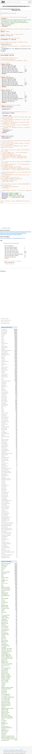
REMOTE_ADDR (9, 606)
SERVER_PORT (9, 580)
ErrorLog (9, 540)
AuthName (9, 385)
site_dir (9, 719)
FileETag (9, 358)
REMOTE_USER (9, 623)
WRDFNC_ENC (9, 670)
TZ (9, 613)
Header (9, 339)
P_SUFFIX (9, 683)
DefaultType (9, 467)
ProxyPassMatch (9, 502)
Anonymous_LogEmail (9, 535)
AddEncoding (9, 364)
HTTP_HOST (3, 238)
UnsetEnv (9, 476)
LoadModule (9, 451)
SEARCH (9, 636)
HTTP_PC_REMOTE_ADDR (9, 658)
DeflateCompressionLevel (9, 453)
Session (9, 388)
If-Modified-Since (9, 634)
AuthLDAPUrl (9, 489)
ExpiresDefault (28, 231)
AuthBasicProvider (9, 433)
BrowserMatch (9, 375)
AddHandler (9, 383)
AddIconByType (9, 458)
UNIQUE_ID (9, 729)
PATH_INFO (9, 637)
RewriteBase (17, 233)
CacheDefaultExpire (9, 547)
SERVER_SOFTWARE (9, 702)
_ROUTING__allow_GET (9, 650)
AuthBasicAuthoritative (9, 479)
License (9, 228)
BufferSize (9, 549)
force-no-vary (9, 583)
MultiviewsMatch (9, 507)
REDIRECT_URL (9, 662)
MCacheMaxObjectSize (9, 528)
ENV (9, 570)
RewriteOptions (9, 393)
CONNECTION (9, 644)
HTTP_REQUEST (9, 669)
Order (5, 233)
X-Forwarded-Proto (9, 615)
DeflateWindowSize (9, 557)
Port (9, 378)
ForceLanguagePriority (9, 472)
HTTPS (9, 569)
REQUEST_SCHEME (9, 677)
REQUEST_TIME (9, 711)
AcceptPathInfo (9, 424)
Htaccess (12, 750)
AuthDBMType (9, 536)
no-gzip (9, 579)
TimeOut (9, 431)
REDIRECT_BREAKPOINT (9, 727)
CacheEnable (9, 545)
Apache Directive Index (6, 320)
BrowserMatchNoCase (9, 468)
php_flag (9, 360)
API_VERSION (9, 691)
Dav (9, 438)
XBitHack (9, 456)
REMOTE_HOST (9, 641)
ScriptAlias (9, 483)
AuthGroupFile (9, 401)
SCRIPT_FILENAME (9, 572)
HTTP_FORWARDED (9, 694)
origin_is (9, 686)
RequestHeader (9, 369)
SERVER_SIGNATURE (9, 704)
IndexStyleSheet (9, 446)
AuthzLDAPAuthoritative (9, 500)
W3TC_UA (9, 638)
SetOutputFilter (9, 367)
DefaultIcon (9, 447)
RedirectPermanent (9, 436)
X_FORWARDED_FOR (9, 654)
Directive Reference (5, 321)
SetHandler (9, 406)
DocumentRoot (9, 445)
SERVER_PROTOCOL (9, 705)
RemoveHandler (9, 413)
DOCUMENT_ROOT (9, 595)
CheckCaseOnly (9, 496)
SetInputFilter (9, 504)
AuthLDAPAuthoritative (9, 532)
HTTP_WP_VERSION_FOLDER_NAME (9, 739)
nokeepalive (9, 619)
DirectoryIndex (8, 231)
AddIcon (9, 435)
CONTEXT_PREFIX (9, 618)
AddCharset (9, 368)
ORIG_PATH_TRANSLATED (9, 718)
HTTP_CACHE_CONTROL (9, 663)
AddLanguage (9, 443)
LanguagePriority (9, 460)
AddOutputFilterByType (9, 350)
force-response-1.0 (9, 629)
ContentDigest (9, 463)
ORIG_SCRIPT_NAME (9, 715)
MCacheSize (9, 531)
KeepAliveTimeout (9, 556)
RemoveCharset (9, 470)
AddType (9, 349)
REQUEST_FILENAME (12, 238)
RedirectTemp (9, 386)
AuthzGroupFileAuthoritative (9, 522)
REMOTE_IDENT (9, 713)
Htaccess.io (6, 750)
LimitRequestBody (9, 426)
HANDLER (9, 624)
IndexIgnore (9, 382)
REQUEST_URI (21, 238)
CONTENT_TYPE (9, 630)
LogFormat (9, 488)
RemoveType (9, 429)
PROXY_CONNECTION (9, 655)
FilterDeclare (9, 399)
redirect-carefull (9, 681)
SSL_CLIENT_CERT (9, 701)
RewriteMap (9, 474)
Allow (3, 6)
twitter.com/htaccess (5, 323)
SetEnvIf (9, 371)
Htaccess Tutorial (4, 318)
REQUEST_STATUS (9, 712)
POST (9, 586)
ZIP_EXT (9, 725)
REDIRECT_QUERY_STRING (9, 687)
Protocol (9, 425)
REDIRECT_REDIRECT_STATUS (9, 737)
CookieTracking (9, 511)
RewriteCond (23, 233)
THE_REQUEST (9, 594)
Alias (9, 407)
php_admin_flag (9, 495)
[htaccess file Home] (3, 2)
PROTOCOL (9, 733)
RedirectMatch (9, 376)
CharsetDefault (9, 454)
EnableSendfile (9, 515)
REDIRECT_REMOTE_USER (9, 708)
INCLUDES (9, 573)
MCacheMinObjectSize (9, 525)
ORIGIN (9, 581)
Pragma (9, 599)
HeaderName (9, 432)
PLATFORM (9, 720)
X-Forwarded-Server (9, 695)
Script (9, 344)
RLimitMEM (9, 538)
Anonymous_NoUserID (9, 533)
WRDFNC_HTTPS (9, 673)
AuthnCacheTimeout (9, 550)
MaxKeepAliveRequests (9, 524)
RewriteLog (9, 490)
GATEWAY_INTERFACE (9, 688)
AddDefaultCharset (9, 354)
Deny (4, 231)
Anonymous (9, 414)
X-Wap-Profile (9, 616)
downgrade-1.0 (9, 622)
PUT (9, 597)
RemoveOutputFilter (9, 503)
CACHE (9, 609)
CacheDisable (9, 493)
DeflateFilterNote (9, 475)
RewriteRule (9, 234)
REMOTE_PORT (9, 723)
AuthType (9, 389)
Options (1, 233)
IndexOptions (9, 415)
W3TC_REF (9, 643)
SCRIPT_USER (9, 732)
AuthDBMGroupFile (9, 520)
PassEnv (9, 482)
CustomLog (9, 486)
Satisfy (9, 372)
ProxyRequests (9, 527)
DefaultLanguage (9, 421)
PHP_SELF (9, 707)
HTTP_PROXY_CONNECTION (9, 697)
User (9, 365)
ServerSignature (9, 392)
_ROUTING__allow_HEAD (9, 648)
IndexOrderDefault (9, 450)
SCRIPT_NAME (9, 672)
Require (9, 357)
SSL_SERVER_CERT (9, 698)
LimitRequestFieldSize (9, 543)
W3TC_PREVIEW (9, 626)
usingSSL (9, 684)
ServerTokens (9, 374)
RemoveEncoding (9, 492)
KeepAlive (9, 422)
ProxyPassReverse (9, 506)
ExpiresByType (9, 353)
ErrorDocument (15, 231)
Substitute (9, 464)
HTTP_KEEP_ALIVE (9, 665)
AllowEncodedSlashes (9, 517)
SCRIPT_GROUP (9, 709)
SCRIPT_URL (9, 659)
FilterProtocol (9, 397)
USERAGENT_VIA (9, 652)
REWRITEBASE (9, 620)
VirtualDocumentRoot (17, 234)
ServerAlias (9, 521)
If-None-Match (9, 640)
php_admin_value (9, 439)
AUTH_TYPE (9, 690)
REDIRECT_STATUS (9, 587)
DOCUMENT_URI (8, 740)
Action (9, 408)
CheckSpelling (9, 449)
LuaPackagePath (9, 508)
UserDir (9, 461)
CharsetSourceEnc (9, 457)
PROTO (9, 604)
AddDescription (9, 440)
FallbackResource (9, 417)
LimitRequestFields (9, 542)
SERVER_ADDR (9, 592)
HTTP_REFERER (9, 598)
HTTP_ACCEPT (9, 627)
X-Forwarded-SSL (9, 726)
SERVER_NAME (9, 605)
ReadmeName (9, 428)
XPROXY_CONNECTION (9, 656)
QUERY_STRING (9, 577)
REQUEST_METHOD (9, 590)
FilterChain (9, 394)
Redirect (13, 233)
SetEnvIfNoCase (9, 361)
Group (9, 410)
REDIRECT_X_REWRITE (9, 676)
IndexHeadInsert (9, 465)
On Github (3, 228)
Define (9, 411)
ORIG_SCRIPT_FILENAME (9, 716)
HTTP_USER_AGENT (9, 588)
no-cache (9, 601)
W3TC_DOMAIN (9, 680)
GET (9, 584)
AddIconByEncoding (9, 471)
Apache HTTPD (19, 750)
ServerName (9, 442)
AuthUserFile (9, 390)
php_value (8, 233)
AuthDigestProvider (9, 478)
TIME (9, 576)
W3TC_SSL (9, 631)
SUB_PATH (9, 734)
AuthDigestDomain (9, 513)
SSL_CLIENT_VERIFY (9, 700)
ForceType (9, 403)
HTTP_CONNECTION (9, 668)
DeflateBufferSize (9, 539)
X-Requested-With (9, 608)
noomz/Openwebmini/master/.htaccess (16, 6)
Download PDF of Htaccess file (11, 243)
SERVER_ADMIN (9, 633)
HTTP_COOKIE (9, 602)
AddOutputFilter (9, 404)
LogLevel (9, 510)
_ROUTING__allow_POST (9, 651)
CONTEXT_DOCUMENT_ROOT (9, 736)
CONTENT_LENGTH (9, 679)
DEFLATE (9, 567)
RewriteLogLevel (9, 485)
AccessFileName (9, 514)
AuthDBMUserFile (9, 518)
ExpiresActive (22, 231)
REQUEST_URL (9, 661)
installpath (9, 722)
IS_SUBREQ (9, 647)
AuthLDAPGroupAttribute (9, 554)
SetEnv (9, 379)
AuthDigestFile (9, 499)
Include (9, 362)
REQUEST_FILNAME (9, 675)
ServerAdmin (9, 497)
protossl (9, 591)
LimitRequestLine (9, 546)
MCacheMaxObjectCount (9, 529)
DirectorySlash (9, 419)
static (9, 574)
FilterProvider (9, 396)
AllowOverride (9, 400)
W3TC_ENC (9, 612)
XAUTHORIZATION (9, 645)
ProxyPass (9, 481)
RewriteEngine (3, 234)
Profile (9, 611)
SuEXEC (9, 553)
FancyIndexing (9, 418)
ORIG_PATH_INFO (9, 730)
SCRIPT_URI (9, 693)
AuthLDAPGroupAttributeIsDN (9, 552)
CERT (9, 666)
